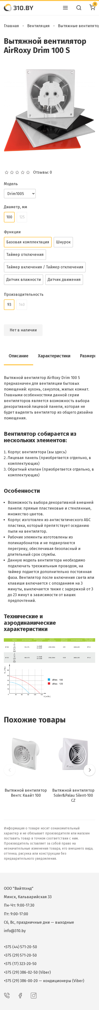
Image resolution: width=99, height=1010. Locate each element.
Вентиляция (38, 26)
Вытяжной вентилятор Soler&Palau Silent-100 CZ (73, 795)
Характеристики (54, 356)
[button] (9, 770)
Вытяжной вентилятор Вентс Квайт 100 (26, 793)
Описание (18, 356)
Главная (11, 26)
